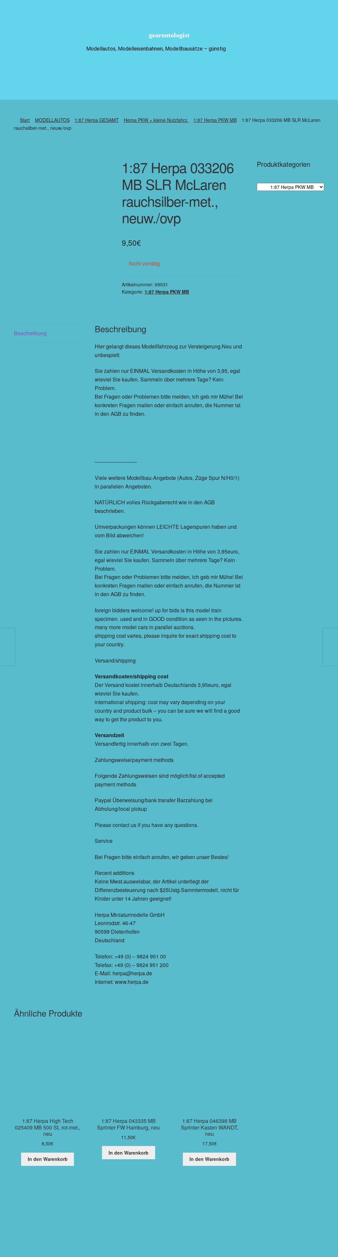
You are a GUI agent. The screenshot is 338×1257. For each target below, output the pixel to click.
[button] (194, 1223)
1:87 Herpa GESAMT (97, 120)
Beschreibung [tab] (30, 333)
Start (25, 120)
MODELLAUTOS (52, 120)
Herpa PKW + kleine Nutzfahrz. (156, 120)
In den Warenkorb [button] (48, 1159)
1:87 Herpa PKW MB (215, 120)
